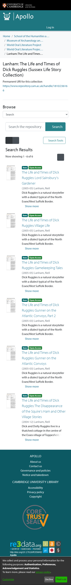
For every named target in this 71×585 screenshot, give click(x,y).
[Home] (19, 5)
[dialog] (35, 571)
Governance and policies (35, 470)
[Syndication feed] (60, 157)
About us (35, 461)
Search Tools (55, 140)
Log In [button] (50, 27)
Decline (49, 579)
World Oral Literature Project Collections (25, 49)
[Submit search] (38, 27)
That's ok (61, 579)
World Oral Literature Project (24, 45)
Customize (8, 579)
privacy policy (43, 572)
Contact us (35, 466)
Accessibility (35, 487)
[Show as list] (8, 140)
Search (56, 126)
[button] (30, 206)
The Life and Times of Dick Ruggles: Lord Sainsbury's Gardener (40, 177)
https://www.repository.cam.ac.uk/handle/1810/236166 (35, 88)
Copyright (35, 496)
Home (6, 36)
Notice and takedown (35, 475)
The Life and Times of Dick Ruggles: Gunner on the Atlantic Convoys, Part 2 (40, 310)
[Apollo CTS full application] (35, 532)
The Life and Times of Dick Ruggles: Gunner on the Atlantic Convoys (40, 358)
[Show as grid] (15, 140)
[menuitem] (43, 27)
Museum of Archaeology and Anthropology (25, 40)
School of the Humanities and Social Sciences (32, 36)
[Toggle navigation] (63, 27)
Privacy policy (35, 492)
